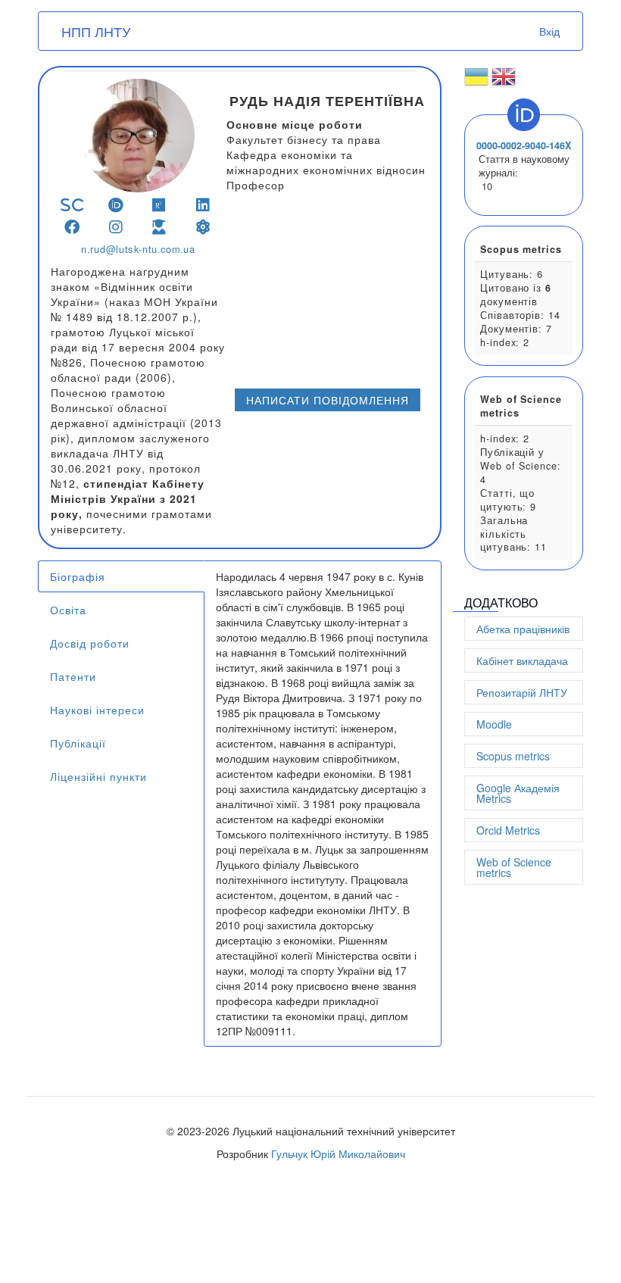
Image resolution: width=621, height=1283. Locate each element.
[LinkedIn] (203, 205)
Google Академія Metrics (518, 793)
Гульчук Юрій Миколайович (338, 1153)
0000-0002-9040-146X (523, 145)
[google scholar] (159, 227)
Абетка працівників (523, 628)
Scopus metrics (513, 755)
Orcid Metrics (508, 830)
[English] (503, 82)
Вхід (549, 31)
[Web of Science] (203, 227)
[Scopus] (72, 205)
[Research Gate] (159, 205)
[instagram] (116, 227)
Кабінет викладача (522, 660)
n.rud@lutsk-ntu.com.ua (137, 249)
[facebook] (72, 227)
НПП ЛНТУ (95, 31)
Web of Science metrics (513, 867)
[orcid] (116, 205)
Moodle (494, 724)
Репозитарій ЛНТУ (521, 692)
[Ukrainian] (476, 82)
